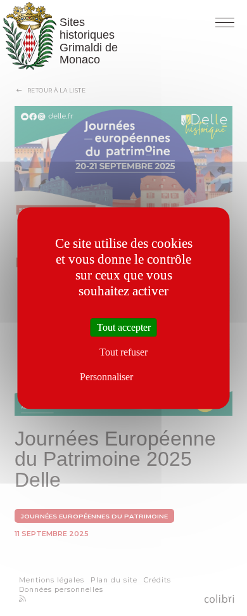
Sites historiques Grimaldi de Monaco (31, 36)
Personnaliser (106, 377)
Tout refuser (123, 352)
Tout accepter (124, 327)
